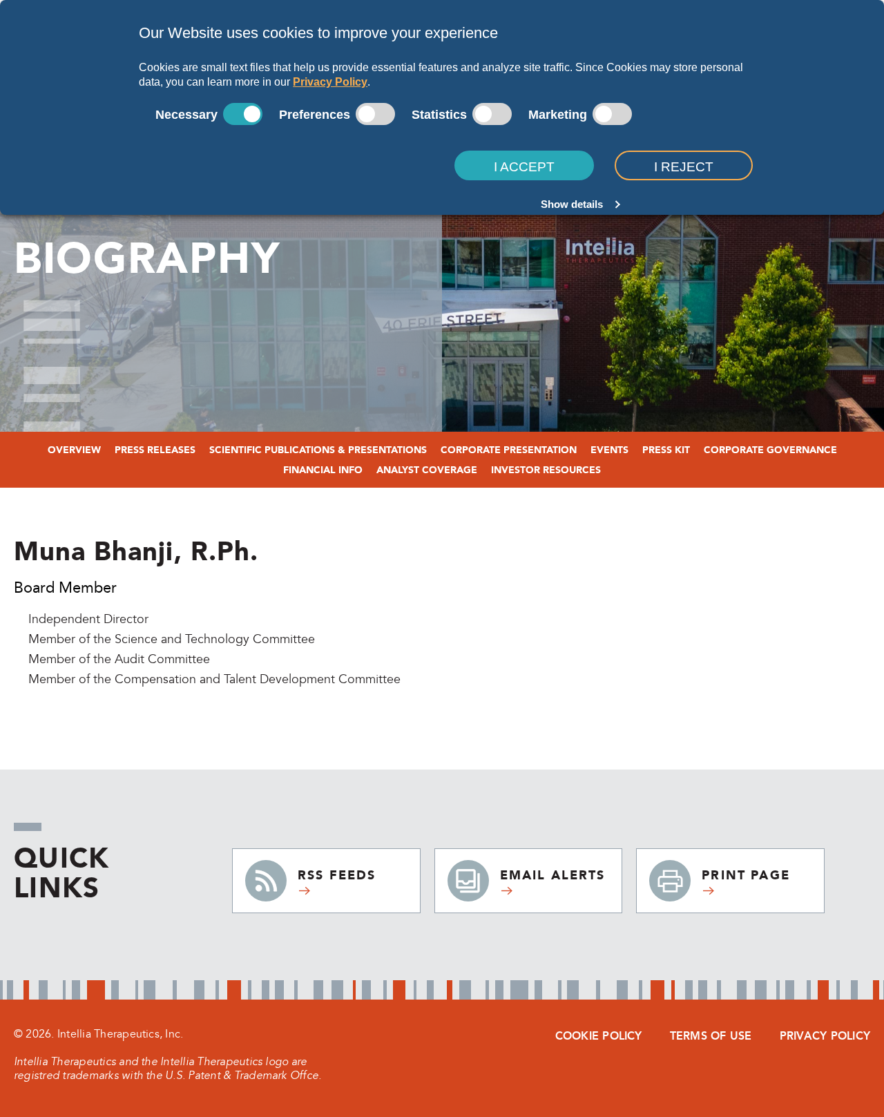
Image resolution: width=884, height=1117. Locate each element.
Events (609, 450)
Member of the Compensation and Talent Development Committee (214, 679)
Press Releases (155, 450)
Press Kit (666, 450)
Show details (572, 204)
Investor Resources (546, 470)
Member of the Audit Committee (119, 659)
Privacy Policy (330, 82)
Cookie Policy (598, 1035)
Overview (74, 450)
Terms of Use (711, 1035)
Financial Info (323, 470)
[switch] (375, 114)
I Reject (683, 167)
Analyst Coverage (426, 470)
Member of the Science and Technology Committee (171, 639)
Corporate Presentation (509, 450)
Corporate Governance (770, 450)
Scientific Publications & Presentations (318, 450)
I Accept (524, 167)
